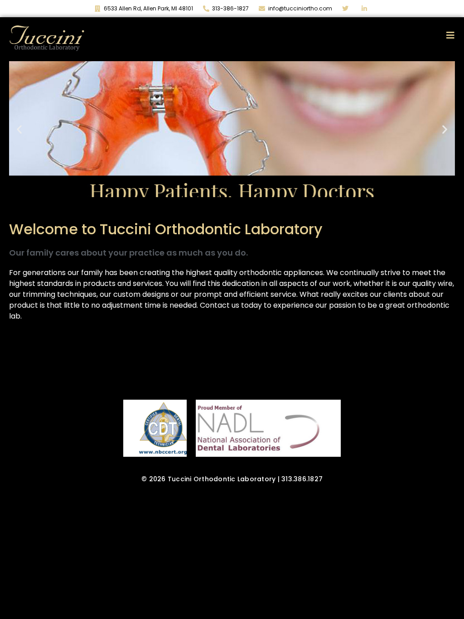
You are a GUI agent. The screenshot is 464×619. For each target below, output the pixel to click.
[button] (19, 129)
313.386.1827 (302, 479)
